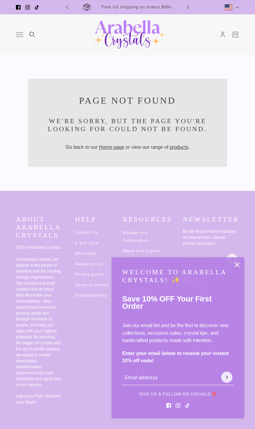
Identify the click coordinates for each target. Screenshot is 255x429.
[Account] (222, 34)
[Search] (32, 34)
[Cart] (235, 34)
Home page (111, 147)
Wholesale (85, 253)
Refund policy (89, 264)
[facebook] (18, 7)
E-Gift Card (86, 243)
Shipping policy (91, 295)
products (179, 147)
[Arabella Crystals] (127, 34)
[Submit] (226, 377)
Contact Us (86, 232)
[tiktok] (37, 7)
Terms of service (92, 285)
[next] (188, 7)
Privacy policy (89, 274)
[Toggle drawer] (19, 35)
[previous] (67, 7)
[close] (237, 264)
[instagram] (27, 7)
